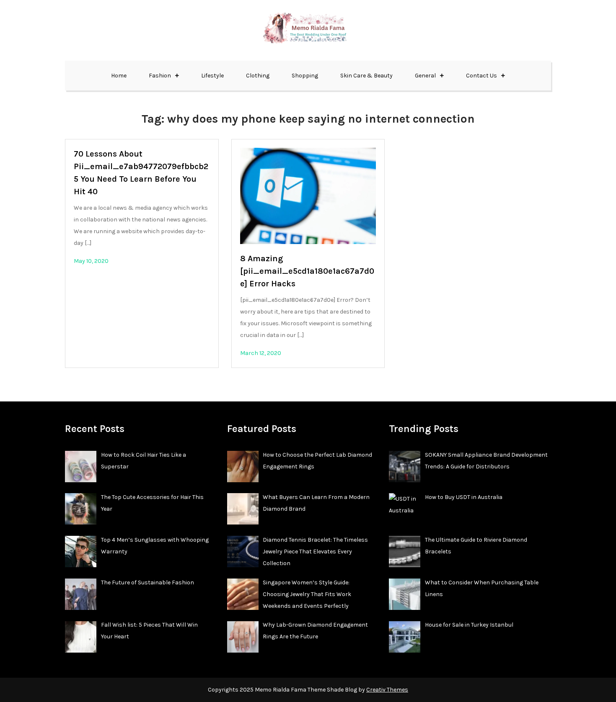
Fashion (160, 75)
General (425, 75)
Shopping (305, 75)
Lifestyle (212, 75)
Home (119, 75)
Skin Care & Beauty (366, 75)
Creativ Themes (387, 689)
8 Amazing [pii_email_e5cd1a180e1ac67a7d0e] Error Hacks (307, 271)
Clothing (257, 75)
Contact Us (481, 75)
